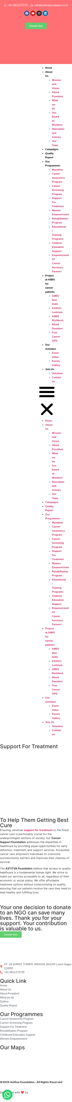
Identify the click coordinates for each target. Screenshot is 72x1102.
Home (48, 67)
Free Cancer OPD (56, 336)
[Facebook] (26, 13)
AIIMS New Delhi (55, 299)
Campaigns (51, 149)
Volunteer (57, 373)
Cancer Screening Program (58, 190)
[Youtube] (33, 13)
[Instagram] (39, 13)
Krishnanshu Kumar (42, 1092)
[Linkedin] (45, 13)
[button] (47, 401)
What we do (55, 104)
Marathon (57, 169)
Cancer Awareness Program (58, 177)
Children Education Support (58, 247)
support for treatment (38, 830)
